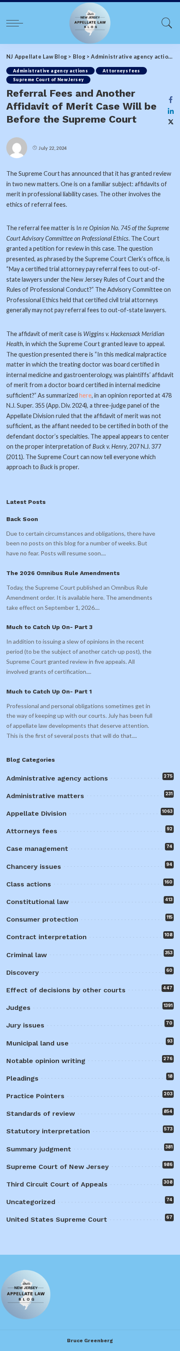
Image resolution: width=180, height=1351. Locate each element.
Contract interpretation (46, 937)
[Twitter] (171, 122)
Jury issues (25, 1025)
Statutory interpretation (48, 1131)
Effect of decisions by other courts (66, 990)
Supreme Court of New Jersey (48, 79)
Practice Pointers (35, 1096)
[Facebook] (170, 99)
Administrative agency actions (50, 70)
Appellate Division (36, 813)
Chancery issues (33, 867)
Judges (18, 1008)
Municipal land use (37, 1043)
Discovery (22, 972)
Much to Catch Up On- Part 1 (49, 691)
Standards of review (40, 1113)
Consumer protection (42, 919)
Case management (37, 849)
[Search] (165, 23)
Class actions (28, 884)
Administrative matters (45, 796)
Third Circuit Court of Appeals (57, 1184)
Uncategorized (30, 1202)
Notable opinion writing (45, 1061)
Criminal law (26, 955)
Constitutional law (37, 902)
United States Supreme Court (56, 1219)
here (85, 395)
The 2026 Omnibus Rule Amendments (63, 573)
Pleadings (22, 1078)
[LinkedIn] (171, 111)
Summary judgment (38, 1149)
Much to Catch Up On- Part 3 (49, 627)
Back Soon (22, 519)
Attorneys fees (121, 70)
